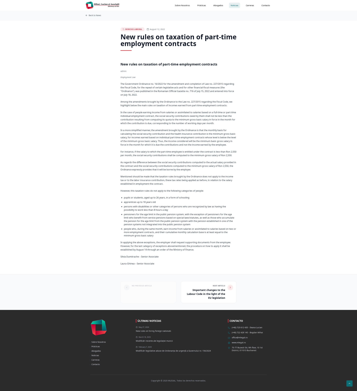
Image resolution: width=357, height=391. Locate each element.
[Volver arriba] (349, 383)
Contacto (265, 5)
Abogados (218, 5)
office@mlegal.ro (240, 337)
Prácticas (201, 5)
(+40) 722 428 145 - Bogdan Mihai (247, 332)
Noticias (234, 5)
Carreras (250, 5)
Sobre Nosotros (182, 5)
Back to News (95, 15)
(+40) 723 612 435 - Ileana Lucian (247, 327)
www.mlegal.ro (239, 342)
